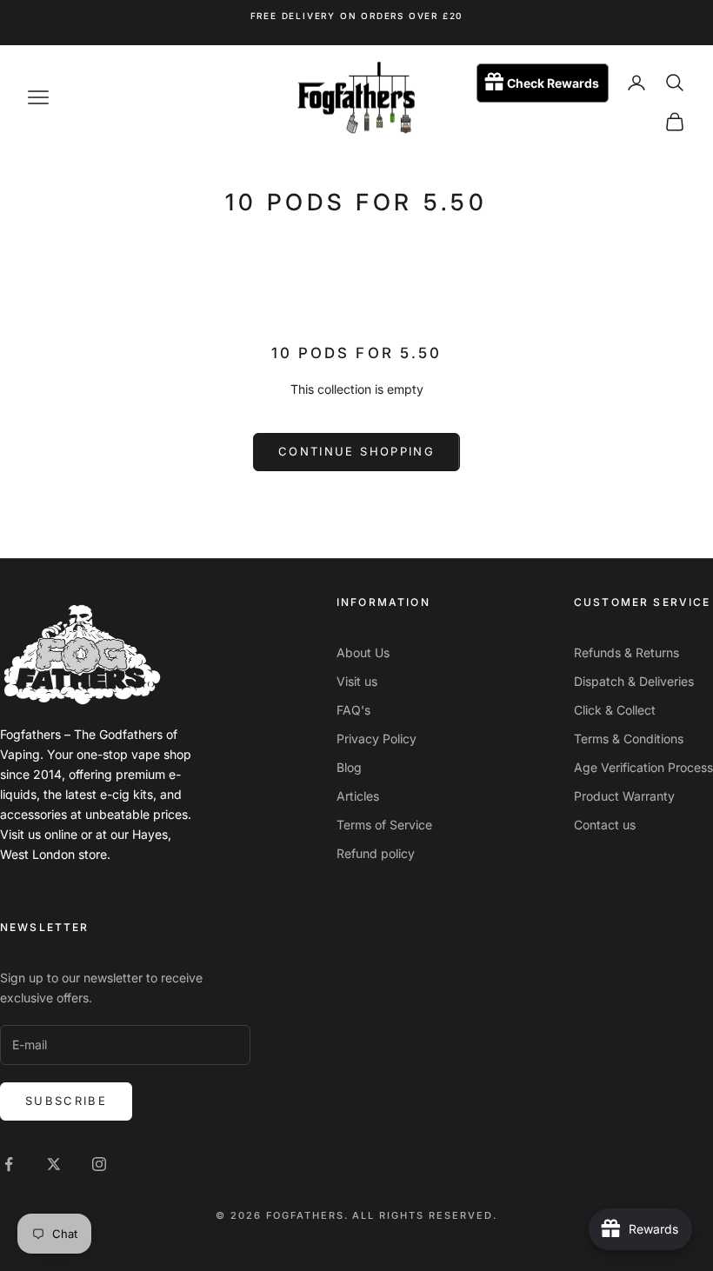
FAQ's (353, 709)
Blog (349, 767)
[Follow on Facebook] (8, 1164)
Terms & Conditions (628, 738)
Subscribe (66, 1101)
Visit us (357, 681)
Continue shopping (356, 451)
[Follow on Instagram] (99, 1164)
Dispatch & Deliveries (634, 681)
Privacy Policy (376, 738)
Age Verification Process (643, 767)
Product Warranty (624, 796)
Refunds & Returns (626, 652)
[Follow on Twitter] (54, 1164)
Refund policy (376, 853)
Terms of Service (384, 824)
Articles (358, 796)
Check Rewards (553, 83)
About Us (363, 652)
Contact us (605, 824)
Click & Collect (615, 709)
